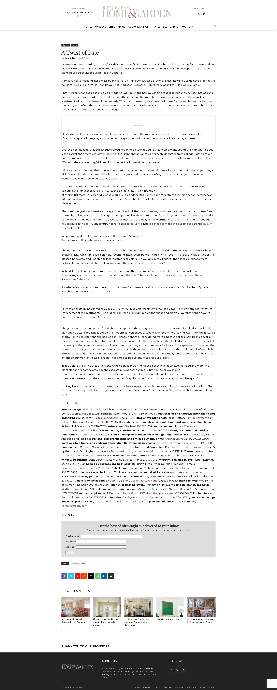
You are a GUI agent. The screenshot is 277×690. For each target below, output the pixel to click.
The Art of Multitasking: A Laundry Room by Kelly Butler (105, 622)
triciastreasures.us (72, 430)
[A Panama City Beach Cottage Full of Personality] (75, 607)
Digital (78, 15)
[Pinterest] (204, 14)
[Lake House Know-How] (170, 607)
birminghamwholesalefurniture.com (146, 451)
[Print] (111, 576)
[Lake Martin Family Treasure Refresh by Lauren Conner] (201, 607)
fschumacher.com (184, 443)
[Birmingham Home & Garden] (138, 12)
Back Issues (178, 687)
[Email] (91, 576)
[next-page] (68, 630)
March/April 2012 (78, 564)
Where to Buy (192, 687)
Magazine (70, 12)
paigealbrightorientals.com (78, 468)
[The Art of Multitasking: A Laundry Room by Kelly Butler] (107, 607)
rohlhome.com (77, 497)
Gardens (65, 45)
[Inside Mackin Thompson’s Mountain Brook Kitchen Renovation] (138, 607)
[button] (215, 26)
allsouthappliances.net (160, 493)
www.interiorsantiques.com (187, 472)
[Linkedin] (104, 576)
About (138, 687)
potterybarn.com (203, 417)
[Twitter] (71, 576)
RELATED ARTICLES (75, 591)
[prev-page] (63, 630)
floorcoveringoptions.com (118, 447)
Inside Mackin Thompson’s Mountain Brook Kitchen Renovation (137, 622)
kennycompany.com (74, 505)
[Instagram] (199, 14)
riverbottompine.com (195, 447)
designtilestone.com (144, 480)
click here (116, 240)
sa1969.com (169, 489)
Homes (74, 45)
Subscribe (167, 687)
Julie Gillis (70, 58)
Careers (203, 687)
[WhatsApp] (97, 576)
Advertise (156, 687)
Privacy (212, 687)
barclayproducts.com (157, 497)
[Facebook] (194, 14)
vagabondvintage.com (184, 468)
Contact (146, 687)
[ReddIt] (84, 576)
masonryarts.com (119, 501)
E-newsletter (83, 12)
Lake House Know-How (167, 619)
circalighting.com (107, 417)
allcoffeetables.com (83, 455)
